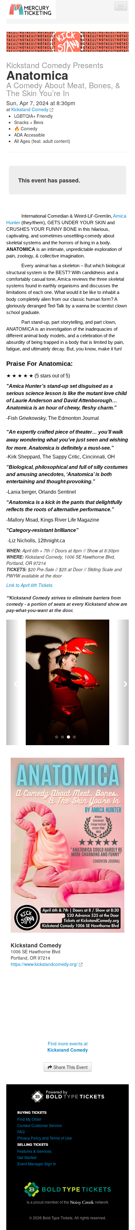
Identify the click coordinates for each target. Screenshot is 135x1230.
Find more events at (67, 1046)
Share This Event (70, 1067)
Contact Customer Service (39, 1125)
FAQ (20, 1131)
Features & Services (34, 1151)
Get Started (26, 1157)
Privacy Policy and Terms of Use (44, 1138)
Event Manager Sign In (36, 1163)
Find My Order (29, 1119)
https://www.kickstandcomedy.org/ (44, 964)
